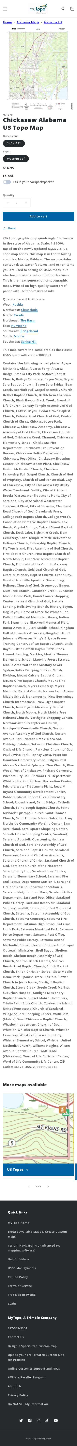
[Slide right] (47, 1186)
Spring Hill (29, 341)
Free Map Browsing (22, 1295)
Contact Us (16, 1337)
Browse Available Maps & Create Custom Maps (37, 1234)
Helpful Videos (18, 1259)
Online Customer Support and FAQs (34, 1368)
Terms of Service (20, 1286)
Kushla (17, 304)
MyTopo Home (18, 1223)
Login (12, 1303)
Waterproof (16, 158)
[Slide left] (29, 1186)
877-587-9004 (17, 1328)
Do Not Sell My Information (28, 1404)
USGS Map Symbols (22, 1268)
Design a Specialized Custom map (32, 1346)
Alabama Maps (28, 22)
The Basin (28, 320)
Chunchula (29, 310)
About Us (14, 1386)
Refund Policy (18, 1277)
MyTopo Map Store (42, 1438)
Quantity (8, 195)
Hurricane (18, 326)
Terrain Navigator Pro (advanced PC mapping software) (34, 1248)
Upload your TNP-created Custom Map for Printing (36, 1357)
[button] (5, 9)
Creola (19, 315)
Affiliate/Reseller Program (27, 1377)
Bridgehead (29, 331)
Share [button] (12, 228)
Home (7, 22)
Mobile (19, 336)
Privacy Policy (18, 1395)
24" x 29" (14, 143)
